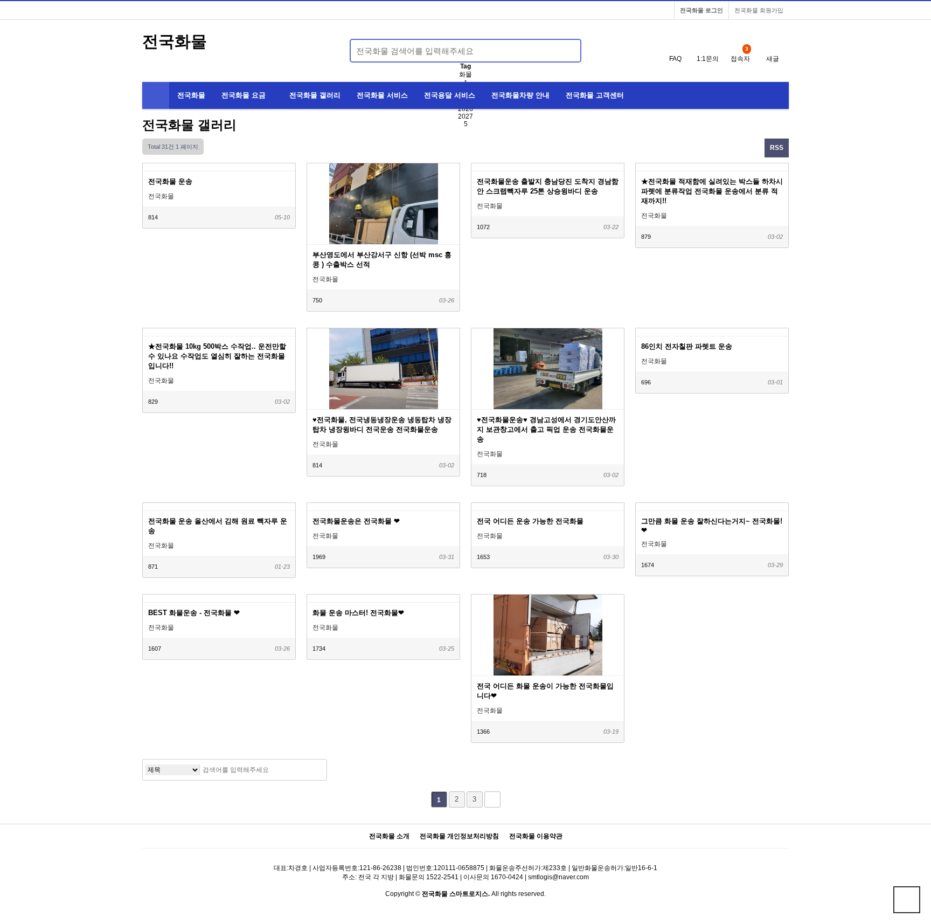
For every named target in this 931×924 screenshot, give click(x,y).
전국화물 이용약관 (535, 836)
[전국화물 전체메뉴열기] (155, 95)
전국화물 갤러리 (315, 95)
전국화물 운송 (170, 181)
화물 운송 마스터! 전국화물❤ (358, 613)
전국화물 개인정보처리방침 (459, 836)
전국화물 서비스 (382, 95)
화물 (465, 74)
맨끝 (492, 799)
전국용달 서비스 (449, 95)
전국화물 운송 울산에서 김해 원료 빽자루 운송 (217, 526)
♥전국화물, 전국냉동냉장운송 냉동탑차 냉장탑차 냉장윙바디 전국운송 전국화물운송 (381, 424)
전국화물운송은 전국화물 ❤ (356, 521)
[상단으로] (906, 899)
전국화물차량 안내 (520, 95)
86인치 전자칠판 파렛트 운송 (686, 346)
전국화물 (174, 41)
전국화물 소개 (389, 836)
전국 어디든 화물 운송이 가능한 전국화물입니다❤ (545, 691)
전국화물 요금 (243, 95)
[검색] (566, 50)
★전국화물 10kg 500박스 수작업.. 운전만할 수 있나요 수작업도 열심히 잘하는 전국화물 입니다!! (217, 356)
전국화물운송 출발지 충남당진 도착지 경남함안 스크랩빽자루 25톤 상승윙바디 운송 (548, 186)
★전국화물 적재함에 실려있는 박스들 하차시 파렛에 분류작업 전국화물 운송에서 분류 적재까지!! (712, 191)
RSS (776, 147)
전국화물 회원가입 (758, 10)
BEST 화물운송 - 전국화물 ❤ (194, 613)
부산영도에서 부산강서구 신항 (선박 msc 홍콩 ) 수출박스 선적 (381, 259)
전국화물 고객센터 (595, 95)
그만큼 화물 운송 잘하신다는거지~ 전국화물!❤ (711, 525)
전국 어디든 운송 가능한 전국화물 (530, 521)
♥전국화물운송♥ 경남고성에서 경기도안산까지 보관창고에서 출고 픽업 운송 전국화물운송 (546, 429)
